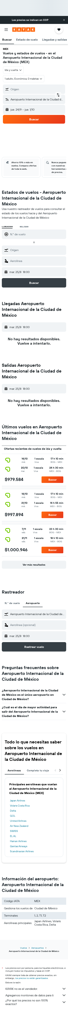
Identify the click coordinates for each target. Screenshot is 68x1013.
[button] (64, 20)
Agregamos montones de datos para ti (29, 995)
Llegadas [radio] (7, 227)
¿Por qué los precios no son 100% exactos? (26, 1002)
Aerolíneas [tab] (14, 770)
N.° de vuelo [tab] (12, 603)
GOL (12, 815)
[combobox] (37, 250)
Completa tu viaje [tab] (38, 770)
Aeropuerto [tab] (33, 603)
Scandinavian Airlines (22, 851)
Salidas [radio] (24, 227)
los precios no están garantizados (31, 978)
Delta (13, 810)
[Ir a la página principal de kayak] (23, 29)
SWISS (14, 831)
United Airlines (18, 820)
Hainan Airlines (18, 841)
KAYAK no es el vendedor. (21, 989)
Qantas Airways (18, 846)
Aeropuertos (37, 947)
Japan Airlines (17, 800)
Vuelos (23, 947)
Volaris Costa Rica (20, 805)
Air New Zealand (19, 826)
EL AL (13, 836)
